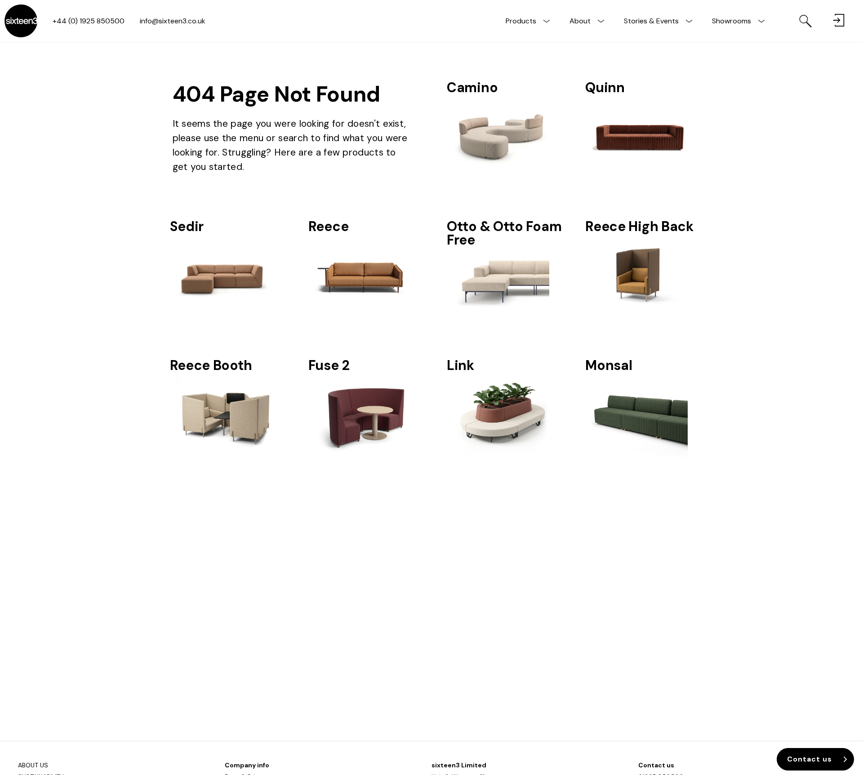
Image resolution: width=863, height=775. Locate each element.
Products (521, 21)
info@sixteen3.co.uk (172, 21)
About (580, 21)
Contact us (656, 765)
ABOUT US (33, 765)
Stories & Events (651, 21)
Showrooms (731, 21)
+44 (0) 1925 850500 (89, 21)
